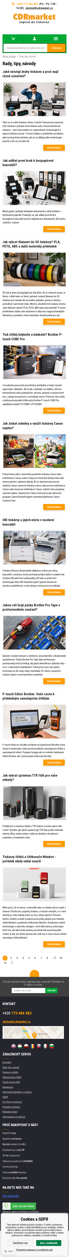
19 (5, 963)
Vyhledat (56, 48)
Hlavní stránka (9, 56)
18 (60, 958)
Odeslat (51, 990)
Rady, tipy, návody (11, 1067)
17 (54, 958)
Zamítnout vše (20, 1243)
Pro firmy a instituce (12, 1101)
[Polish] (26, 1046)
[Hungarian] (19, 1046)
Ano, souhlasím (48, 1243)
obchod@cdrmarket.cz (39, 8)
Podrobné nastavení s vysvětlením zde (34, 1249)
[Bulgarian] (51, 1046)
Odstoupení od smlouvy (14, 1116)
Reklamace (8, 1087)
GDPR (5, 1097)
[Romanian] (32, 1046)
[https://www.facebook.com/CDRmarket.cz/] (11, 1196)
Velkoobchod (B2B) (12, 1077)
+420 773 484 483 (27, 4)
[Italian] (45, 1046)
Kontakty (7, 1062)
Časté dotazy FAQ (11, 1082)
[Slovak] (39, 1046)
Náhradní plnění (10, 1111)
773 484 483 (17, 1013)
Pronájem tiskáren (11, 1106)
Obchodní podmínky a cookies (17, 1092)
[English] (13, 1046)
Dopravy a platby (10, 1072)
